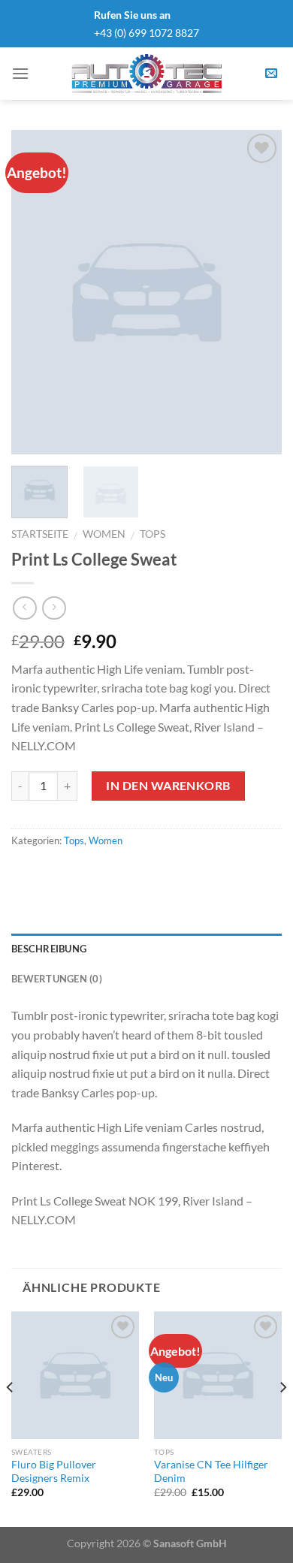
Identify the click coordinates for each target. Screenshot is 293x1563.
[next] (257, 292)
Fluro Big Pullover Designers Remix (53, 1471)
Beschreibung (48, 949)
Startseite (39, 534)
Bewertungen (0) (56, 979)
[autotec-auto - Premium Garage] (146, 73)
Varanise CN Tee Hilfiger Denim (211, 1471)
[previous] (35, 292)
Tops (152, 534)
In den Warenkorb (168, 785)
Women (104, 534)
